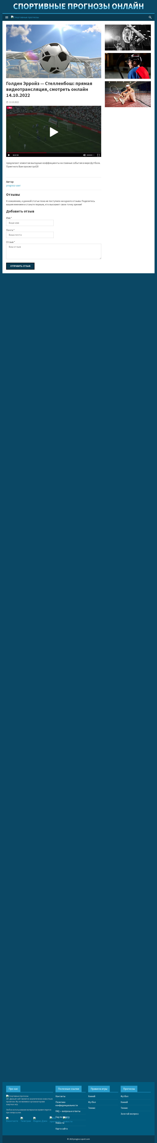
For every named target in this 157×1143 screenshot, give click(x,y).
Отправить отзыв (20, 266)
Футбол (92, 1102)
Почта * (10, 230)
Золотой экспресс (130, 1114)
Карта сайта (62, 1128)
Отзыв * (10, 242)
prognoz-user (13, 185)
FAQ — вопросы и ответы (68, 1111)
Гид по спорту (63, 1117)
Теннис (91, 1108)
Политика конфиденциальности (67, 1104)
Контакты (60, 1096)
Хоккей (91, 1096)
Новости (60, 1123)
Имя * (9, 218)
